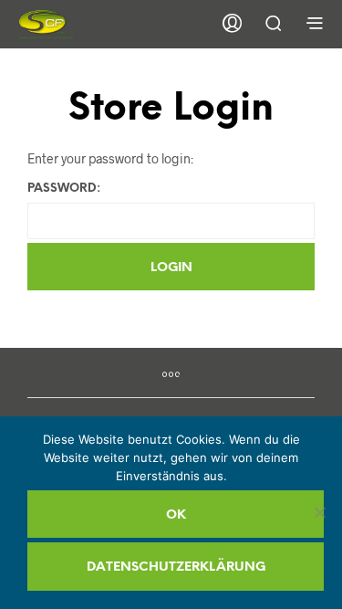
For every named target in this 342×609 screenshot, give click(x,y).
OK (176, 515)
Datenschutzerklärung (176, 567)
